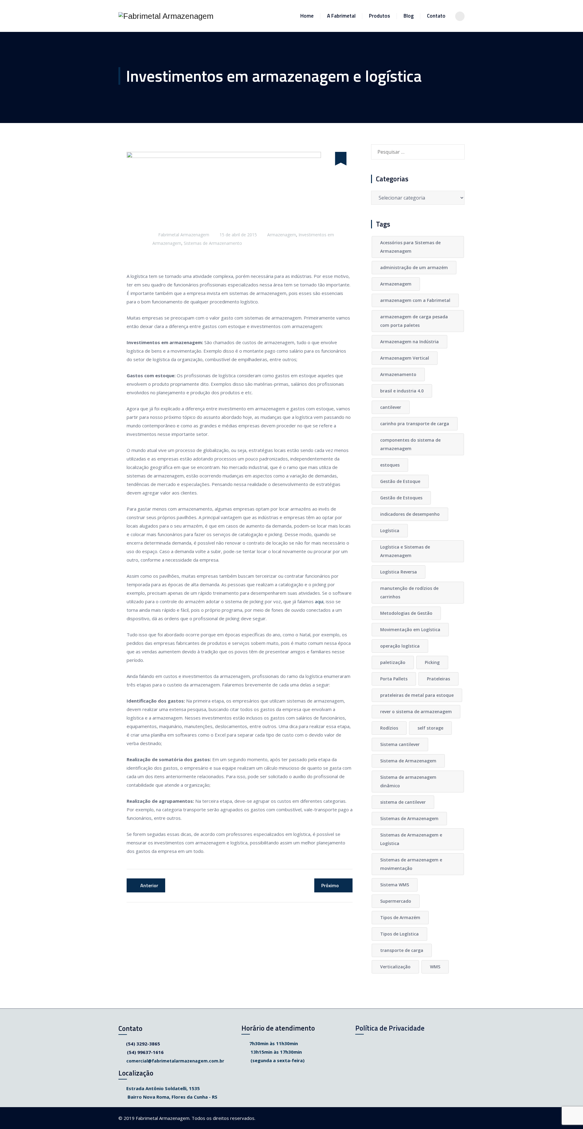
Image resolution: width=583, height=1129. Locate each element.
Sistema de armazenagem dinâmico (408, 781)
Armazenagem (281, 235)
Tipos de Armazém (400, 917)
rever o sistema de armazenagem (416, 711)
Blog (409, 16)
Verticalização (395, 967)
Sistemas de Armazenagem (409, 818)
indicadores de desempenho (410, 514)
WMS (435, 967)
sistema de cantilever (403, 802)
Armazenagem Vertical (404, 358)
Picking (432, 662)
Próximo (330, 885)
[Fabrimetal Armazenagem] (165, 16)
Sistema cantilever (400, 744)
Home (307, 16)
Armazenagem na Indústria (409, 341)
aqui (319, 601)
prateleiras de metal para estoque (417, 695)
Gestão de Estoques (401, 498)
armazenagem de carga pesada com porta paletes (414, 321)
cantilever (390, 407)
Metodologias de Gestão (406, 613)
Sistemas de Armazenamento (213, 243)
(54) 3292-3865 (143, 1044)
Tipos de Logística (399, 934)
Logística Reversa (398, 572)
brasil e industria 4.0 (402, 391)
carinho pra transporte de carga (414, 423)
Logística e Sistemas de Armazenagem (405, 551)
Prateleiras (438, 679)
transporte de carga (401, 950)
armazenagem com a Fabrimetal (415, 300)
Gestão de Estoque (400, 481)
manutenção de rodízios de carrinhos (409, 592)
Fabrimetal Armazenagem (183, 235)
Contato (436, 16)
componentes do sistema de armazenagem (410, 444)
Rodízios (389, 728)
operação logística (400, 646)
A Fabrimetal (341, 16)
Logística (389, 530)
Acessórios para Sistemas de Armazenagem (410, 247)
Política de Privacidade (389, 1028)
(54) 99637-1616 (145, 1052)
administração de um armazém (414, 267)
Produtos (379, 16)
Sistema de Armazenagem (408, 761)
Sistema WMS (394, 885)
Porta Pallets (393, 679)
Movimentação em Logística (410, 629)
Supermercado (395, 901)
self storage (430, 728)
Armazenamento (398, 374)
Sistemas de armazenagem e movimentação (411, 864)
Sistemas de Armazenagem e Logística (411, 839)
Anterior (149, 885)
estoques (390, 465)
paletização (392, 662)
